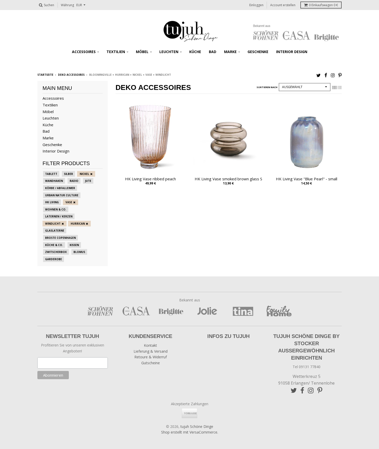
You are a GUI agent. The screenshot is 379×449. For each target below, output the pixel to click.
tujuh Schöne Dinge (196, 426)
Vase (68, 202)
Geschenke (258, 51)
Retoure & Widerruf (150, 356)
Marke (230, 51)
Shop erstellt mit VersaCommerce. (189, 432)
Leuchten (168, 51)
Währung (67, 5)
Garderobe (53, 259)
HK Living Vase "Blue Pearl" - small (306, 178)
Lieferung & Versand (151, 351)
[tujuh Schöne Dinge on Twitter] (318, 75)
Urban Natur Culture (61, 195)
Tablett (51, 174)
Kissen (74, 245)
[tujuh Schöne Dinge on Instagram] (333, 75)
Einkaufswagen (323, 5)
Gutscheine (150, 362)
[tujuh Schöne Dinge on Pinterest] (340, 75)
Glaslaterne (54, 230)
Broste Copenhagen (60, 238)
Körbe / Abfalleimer (60, 188)
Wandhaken (54, 181)
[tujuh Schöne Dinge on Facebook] (325, 75)
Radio (74, 181)
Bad (212, 51)
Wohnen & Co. (55, 209)
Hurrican (78, 223)
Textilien (115, 51)
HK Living (52, 202)
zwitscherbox (56, 252)
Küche (195, 51)
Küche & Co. (54, 245)
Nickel (84, 174)
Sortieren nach (267, 87)
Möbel (142, 51)
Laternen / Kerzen (58, 216)
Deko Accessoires (71, 75)
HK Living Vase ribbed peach (150, 178)
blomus (79, 252)
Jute (88, 181)
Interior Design (291, 51)
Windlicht (53, 223)
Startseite (45, 75)
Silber (68, 174)
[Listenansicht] (339, 87)
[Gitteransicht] (334, 87)
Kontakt (150, 345)
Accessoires (84, 51)
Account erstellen (282, 5)
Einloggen (256, 5)
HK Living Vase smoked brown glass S (228, 178)
